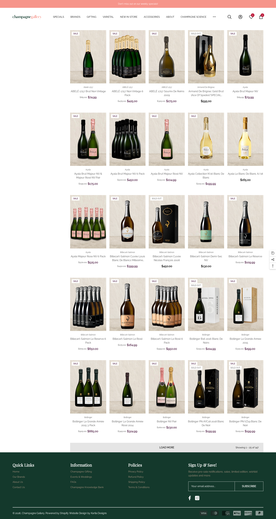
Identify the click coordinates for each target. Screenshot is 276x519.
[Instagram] (197, 498)
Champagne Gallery (33, 513)
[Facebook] (189, 498)
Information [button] (81, 464)
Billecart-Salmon (127, 252)
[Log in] (240, 17)
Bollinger (206, 335)
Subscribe (249, 486)
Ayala (245, 87)
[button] (60, 17)
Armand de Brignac (206, 87)
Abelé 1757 (88, 87)
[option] (138, 4)
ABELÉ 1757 (127, 87)
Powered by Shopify (57, 513)
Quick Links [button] (23, 464)
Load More (166, 447)
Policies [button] (135, 464)
